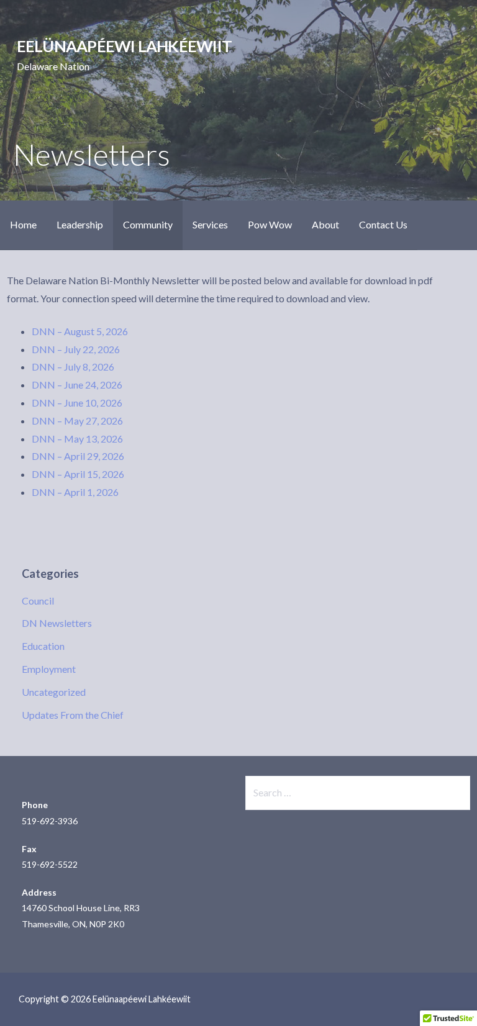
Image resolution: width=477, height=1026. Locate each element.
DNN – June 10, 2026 (77, 402)
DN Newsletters (57, 623)
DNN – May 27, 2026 (77, 420)
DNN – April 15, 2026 (78, 474)
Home (23, 224)
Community (148, 224)
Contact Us (383, 224)
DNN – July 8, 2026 (73, 366)
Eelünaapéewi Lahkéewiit (124, 46)
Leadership (80, 224)
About (325, 224)
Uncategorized (54, 692)
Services (210, 224)
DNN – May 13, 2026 (77, 438)
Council (38, 600)
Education (43, 646)
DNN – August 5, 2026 (80, 331)
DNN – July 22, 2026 (76, 349)
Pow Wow (270, 224)
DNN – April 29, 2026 (78, 456)
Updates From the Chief (73, 715)
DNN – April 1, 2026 (75, 492)
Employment (49, 669)
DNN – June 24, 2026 (77, 384)
